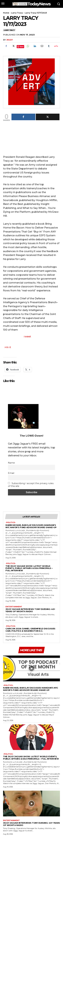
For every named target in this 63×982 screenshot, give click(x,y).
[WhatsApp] (28, 46)
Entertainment (14, 607)
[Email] (42, 46)
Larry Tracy (17, 13)
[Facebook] (6, 46)
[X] (13, 46)
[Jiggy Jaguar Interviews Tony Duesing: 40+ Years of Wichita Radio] (31, 803)
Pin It (8, 347)
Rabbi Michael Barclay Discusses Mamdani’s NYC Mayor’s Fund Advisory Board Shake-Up (31, 526)
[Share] (23, 117)
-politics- (11, 523)
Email (11, 473)
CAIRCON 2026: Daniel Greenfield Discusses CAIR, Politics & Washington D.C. (30, 629)
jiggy (9, 39)
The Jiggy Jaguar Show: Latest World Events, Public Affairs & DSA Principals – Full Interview (29, 568)
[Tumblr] (49, 46)
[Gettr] (56, 46)
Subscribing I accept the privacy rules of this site (31, 484)
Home (6, 13)
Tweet (27, 336)
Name (11, 462)
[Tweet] (48, 117)
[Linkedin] (35, 46)
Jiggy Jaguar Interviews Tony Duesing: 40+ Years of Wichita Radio (30, 610)
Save (22, 46)
